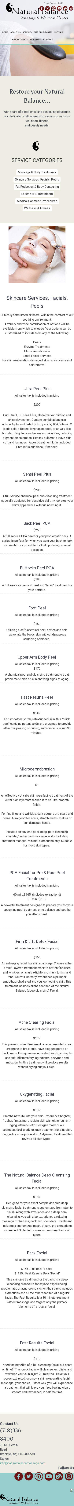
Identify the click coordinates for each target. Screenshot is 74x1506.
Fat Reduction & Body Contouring (37, 186)
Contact (48, 39)
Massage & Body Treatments (37, 172)
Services (27, 32)
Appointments (20, 39)
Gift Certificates (43, 32)
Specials (58, 32)
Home (5, 32)
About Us (15, 32)
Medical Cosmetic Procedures (37, 201)
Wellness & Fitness (37, 208)
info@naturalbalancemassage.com (22, 1463)
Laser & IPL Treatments (37, 194)
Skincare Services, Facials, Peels (37, 179)
